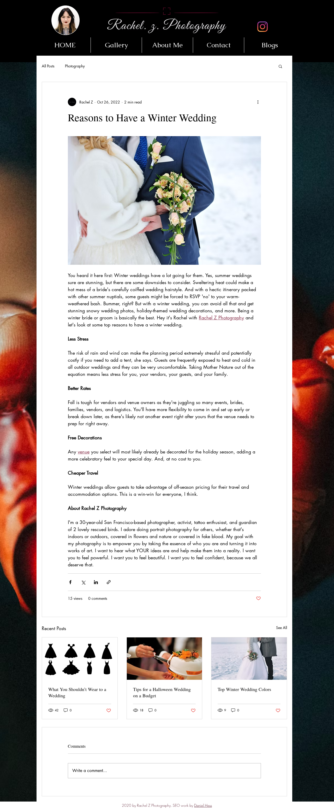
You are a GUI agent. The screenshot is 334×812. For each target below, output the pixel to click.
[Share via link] (108, 582)
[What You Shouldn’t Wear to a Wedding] (79, 658)
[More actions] (258, 102)
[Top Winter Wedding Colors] (249, 658)
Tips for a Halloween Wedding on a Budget (162, 692)
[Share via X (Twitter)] (83, 582)
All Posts (48, 66)
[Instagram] (262, 26)
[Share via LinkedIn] (95, 582)
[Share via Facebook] (70, 582)
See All (281, 627)
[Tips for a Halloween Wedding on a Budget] (164, 658)
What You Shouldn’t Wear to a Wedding (77, 692)
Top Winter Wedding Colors (244, 689)
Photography (75, 66)
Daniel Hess (203, 805)
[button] (116, 45)
